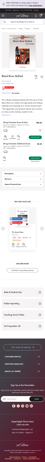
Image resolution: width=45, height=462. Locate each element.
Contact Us (16, 10)
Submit (37, 399)
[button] (22, 52)
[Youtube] (27, 406)
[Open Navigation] (3, 16)
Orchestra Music (12, 28)
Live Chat (36, 10)
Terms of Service (14, 457)
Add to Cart (35, 137)
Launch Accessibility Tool (31, 458)
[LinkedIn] (31, 406)
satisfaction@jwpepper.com (22, 429)
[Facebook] (13, 406)
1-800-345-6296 (22, 425)
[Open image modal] (22, 53)
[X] (18, 406)
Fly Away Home (17, 232)
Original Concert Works (28, 28)
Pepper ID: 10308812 (9, 146)
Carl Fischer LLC (8, 83)
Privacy (24, 457)
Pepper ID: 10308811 (9, 125)
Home (4, 28)
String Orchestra (21, 28)
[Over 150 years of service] (22, 347)
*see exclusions (35, 5)
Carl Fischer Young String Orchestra (22, 270)
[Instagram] (22, 406)
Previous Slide (3, 228)
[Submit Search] (4, 22)
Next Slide (42, 228)
